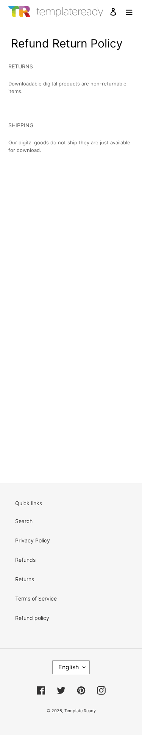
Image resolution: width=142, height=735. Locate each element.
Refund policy (32, 618)
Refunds (25, 559)
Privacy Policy (32, 540)
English (68, 667)
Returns (24, 579)
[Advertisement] (71, 232)
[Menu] (129, 11)
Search (24, 521)
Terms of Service (36, 598)
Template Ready (80, 710)
